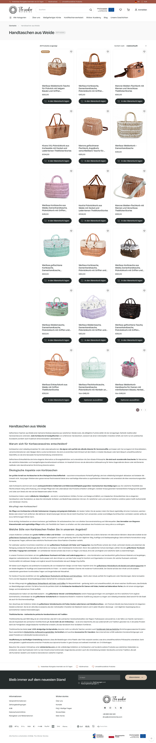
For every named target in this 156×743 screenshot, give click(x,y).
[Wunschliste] (120, 9)
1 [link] (137, 410)
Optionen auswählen (93, 400)
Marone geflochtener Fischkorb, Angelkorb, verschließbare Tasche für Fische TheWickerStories (91, 148)
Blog (106, 17)
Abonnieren (134, 677)
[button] (128, 9)
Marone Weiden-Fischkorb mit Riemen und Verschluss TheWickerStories (129, 88)
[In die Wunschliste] (71, 51)
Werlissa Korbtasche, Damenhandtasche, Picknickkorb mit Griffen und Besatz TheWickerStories (92, 267)
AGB (10, 708)
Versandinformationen (17, 701)
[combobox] (65, 10)
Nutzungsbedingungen (89, 684)
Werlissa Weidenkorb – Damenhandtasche (126, 146)
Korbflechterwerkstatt (73, 17)
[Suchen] (91, 10)
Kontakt (59, 705)
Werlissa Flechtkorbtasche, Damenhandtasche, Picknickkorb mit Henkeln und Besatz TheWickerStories (93, 387)
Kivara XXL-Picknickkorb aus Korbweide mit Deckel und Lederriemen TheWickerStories (56, 148)
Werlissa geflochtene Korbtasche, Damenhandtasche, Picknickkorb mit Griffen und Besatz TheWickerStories (56, 267)
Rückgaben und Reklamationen (21, 716)
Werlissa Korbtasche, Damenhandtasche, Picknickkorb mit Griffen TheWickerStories (90, 88)
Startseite (12, 26)
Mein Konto (60, 716)
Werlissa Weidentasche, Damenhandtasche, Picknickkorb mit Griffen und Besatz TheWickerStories (56, 327)
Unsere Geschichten (119, 17)
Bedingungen (98, 682)
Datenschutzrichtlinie (17, 712)
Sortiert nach (119, 46)
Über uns (36, 17)
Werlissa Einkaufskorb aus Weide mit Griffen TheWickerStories (54, 387)
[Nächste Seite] (145, 410)
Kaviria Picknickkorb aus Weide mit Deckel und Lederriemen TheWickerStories (93, 208)
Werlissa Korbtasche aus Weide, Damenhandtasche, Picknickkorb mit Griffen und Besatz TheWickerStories (129, 267)
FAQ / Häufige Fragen (64, 708)
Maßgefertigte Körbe (52, 17)
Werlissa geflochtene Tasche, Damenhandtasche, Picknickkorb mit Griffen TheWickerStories (129, 327)
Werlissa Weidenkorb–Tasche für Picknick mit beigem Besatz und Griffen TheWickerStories (56, 88)
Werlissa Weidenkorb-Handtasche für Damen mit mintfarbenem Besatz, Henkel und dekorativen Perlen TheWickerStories (129, 387)
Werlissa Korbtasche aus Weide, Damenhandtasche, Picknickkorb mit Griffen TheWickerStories (54, 208)
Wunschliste (60, 712)
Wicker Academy (93, 17)
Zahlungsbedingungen (17, 705)
